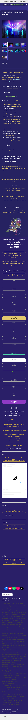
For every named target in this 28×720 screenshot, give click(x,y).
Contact (14, 161)
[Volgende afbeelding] (23, 29)
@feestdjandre (9, 515)
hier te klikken (15, 185)
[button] (5, 45)
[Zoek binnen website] (1, 4)
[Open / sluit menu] (26, 4)
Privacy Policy (10, 598)
